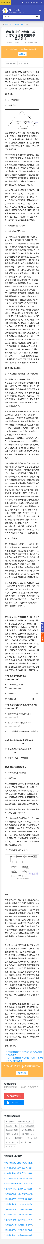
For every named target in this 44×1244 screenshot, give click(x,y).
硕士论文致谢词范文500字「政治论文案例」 (19, 1178)
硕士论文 (9, 1138)
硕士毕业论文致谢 (12, 1130)
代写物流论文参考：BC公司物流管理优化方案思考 (21, 1204)
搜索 (37, 17)
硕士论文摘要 (26, 1142)
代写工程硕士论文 (27, 1134)
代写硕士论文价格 (27, 1130)
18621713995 (15, 1096)
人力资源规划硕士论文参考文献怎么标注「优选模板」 (23, 1163)
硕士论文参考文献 (12, 1142)
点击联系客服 (22, 1073)
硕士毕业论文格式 (12, 1126)
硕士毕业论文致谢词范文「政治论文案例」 (19, 1173)
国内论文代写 (11, 63)
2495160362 (15, 1102)
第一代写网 (8, 24)
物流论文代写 (23, 63)
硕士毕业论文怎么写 (25, 1122)
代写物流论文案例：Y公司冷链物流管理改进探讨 (21, 1194)
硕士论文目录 (10, 1146)
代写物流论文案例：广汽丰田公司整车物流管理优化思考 (23, 1199)
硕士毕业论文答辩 (27, 1126)
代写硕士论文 (19, 24)
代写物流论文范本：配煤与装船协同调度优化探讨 (21, 1235)
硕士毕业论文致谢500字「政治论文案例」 (18, 1168)
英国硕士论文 (19, 1138)
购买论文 (22, 54)
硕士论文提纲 (32, 1138)
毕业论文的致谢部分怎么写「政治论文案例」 (19, 1183)
